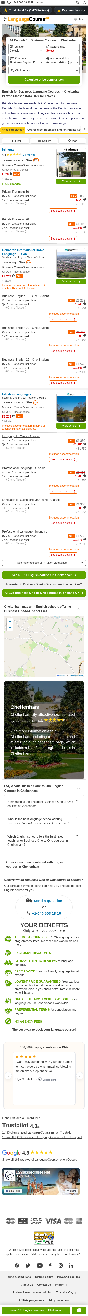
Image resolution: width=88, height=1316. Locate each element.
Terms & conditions (18, 1276)
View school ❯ (71, 181)
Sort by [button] (46, 140)
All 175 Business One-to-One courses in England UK (42, 592)
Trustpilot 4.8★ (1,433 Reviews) (29, 10)
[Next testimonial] (79, 1075)
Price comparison (13, 129)
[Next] (84, 129)
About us (27, 1284)
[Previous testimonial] (8, 1075)
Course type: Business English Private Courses (57, 129)
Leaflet (62, 675)
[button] (3, 3)
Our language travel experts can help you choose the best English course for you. (42, 888)
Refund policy (44, 1276)
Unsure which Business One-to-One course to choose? (43, 879)
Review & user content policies (32, 1292)
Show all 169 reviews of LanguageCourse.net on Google (39, 1159)
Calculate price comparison (44, 79)
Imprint (59, 1284)
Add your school (58, 1300)
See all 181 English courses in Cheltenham (42, 575)
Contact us (44, 1284)
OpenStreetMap (76, 675)
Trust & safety (64, 1292)
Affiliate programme (31, 1300)
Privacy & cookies (68, 1276)
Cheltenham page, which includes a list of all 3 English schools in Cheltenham (42, 747)
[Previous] (3, 129)
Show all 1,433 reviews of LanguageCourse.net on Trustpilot (42, 1137)
